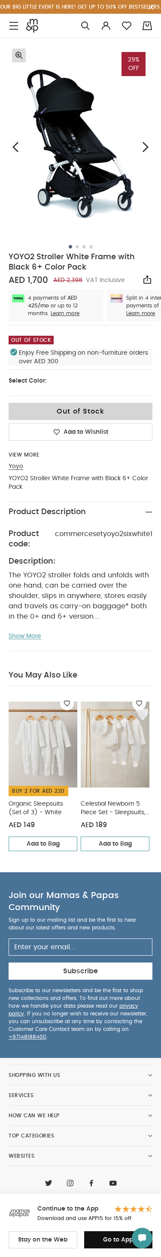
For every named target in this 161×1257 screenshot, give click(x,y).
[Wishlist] (67, 703)
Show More (25, 636)
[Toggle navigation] (14, 26)
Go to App (118, 1240)
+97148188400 (27, 1036)
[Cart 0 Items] (147, 25)
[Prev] (15, 146)
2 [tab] (77, 246)
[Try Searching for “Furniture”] (85, 26)
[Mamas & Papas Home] (32, 26)
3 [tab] (84, 246)
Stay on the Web (42, 1240)
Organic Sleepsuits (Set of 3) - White (36, 808)
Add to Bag (43, 844)
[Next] (145, 146)
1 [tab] (70, 246)
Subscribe (80, 971)
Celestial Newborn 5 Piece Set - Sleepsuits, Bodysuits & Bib (113, 809)
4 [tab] (91, 246)
